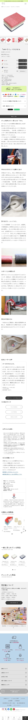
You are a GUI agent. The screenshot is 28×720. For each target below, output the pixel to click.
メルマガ (23, 698)
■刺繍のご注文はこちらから (10, 472)
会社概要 (10, 700)
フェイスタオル (14, 406)
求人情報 (9, 705)
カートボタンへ (20, 714)
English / (18, 709)
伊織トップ (3, 6)
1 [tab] (12, 569)
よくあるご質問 (15, 698)
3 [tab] (15, 569)
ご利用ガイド (6, 698)
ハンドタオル (14, 411)
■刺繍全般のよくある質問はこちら (12, 474)
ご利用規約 (17, 700)
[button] (2, 530)
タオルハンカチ (14, 416)
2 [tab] (14, 569)
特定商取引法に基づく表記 (9, 703)
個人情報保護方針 (21, 703)
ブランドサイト (17, 705)
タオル (8, 6)
